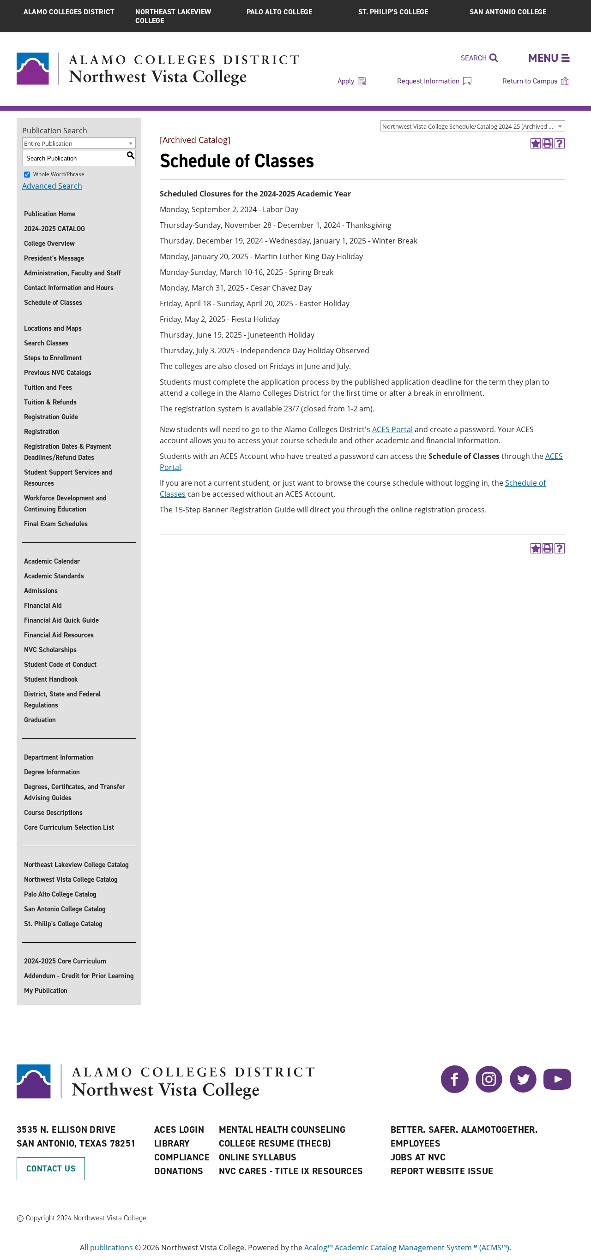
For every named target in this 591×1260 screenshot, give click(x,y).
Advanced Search (52, 186)
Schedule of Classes (53, 302)
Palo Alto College (279, 12)
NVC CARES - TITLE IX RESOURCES (291, 1171)
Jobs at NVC (418, 1157)
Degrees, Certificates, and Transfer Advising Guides (74, 792)
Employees (416, 1143)
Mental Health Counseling (282, 1129)
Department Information (59, 757)
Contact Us (50, 1168)
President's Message (54, 258)
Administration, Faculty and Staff (72, 273)
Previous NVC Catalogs (57, 372)
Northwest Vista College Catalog (71, 879)
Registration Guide (51, 417)
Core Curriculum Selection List (69, 827)
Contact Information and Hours (69, 287)
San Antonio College (508, 12)
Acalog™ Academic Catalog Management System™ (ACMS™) (406, 1247)
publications (111, 1247)
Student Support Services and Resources (68, 478)
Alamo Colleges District (69, 12)
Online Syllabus (258, 1157)
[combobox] (472, 125)
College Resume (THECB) (275, 1143)
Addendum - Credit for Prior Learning (79, 976)
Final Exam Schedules (56, 524)
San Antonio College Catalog (65, 909)
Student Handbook (51, 679)
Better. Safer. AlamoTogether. (464, 1129)
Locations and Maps (53, 328)
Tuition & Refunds (50, 402)
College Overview (49, 243)
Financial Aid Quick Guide (61, 620)
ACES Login (179, 1129)
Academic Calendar (52, 561)
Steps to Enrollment (53, 358)
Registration (42, 431)
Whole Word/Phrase (58, 174)
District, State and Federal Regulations (62, 699)
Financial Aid (43, 605)
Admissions (41, 590)
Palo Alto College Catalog (60, 894)
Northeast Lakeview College (173, 16)
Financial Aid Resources (59, 635)
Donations (179, 1171)
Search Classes (46, 343)
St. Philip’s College (393, 12)
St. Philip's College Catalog (63, 923)
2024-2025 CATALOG (54, 228)
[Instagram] (489, 1090)
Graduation (40, 720)
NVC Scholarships (50, 649)
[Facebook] (455, 1090)
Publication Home (49, 214)
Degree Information (52, 772)
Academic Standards (54, 576)
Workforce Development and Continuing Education (65, 503)
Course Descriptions (53, 812)
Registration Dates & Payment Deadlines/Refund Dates (67, 452)
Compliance (182, 1157)
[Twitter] (523, 1090)
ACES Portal (392, 429)
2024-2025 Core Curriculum (65, 961)
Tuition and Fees (48, 387)
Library (172, 1143)
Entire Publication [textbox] (48, 143)
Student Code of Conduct (60, 664)
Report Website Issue (442, 1171)
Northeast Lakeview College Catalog (76, 864)
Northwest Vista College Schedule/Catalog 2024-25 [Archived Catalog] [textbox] (473, 126)
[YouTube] (557, 1090)
